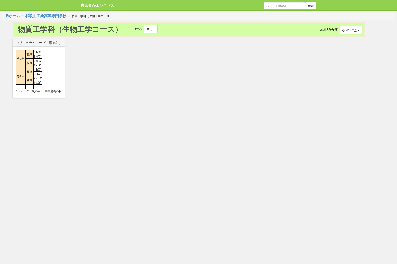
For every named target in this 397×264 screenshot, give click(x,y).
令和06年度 (350, 30)
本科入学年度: (329, 29)
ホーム (14, 15)
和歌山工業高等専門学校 (45, 15)
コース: (138, 28)
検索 (311, 6)
